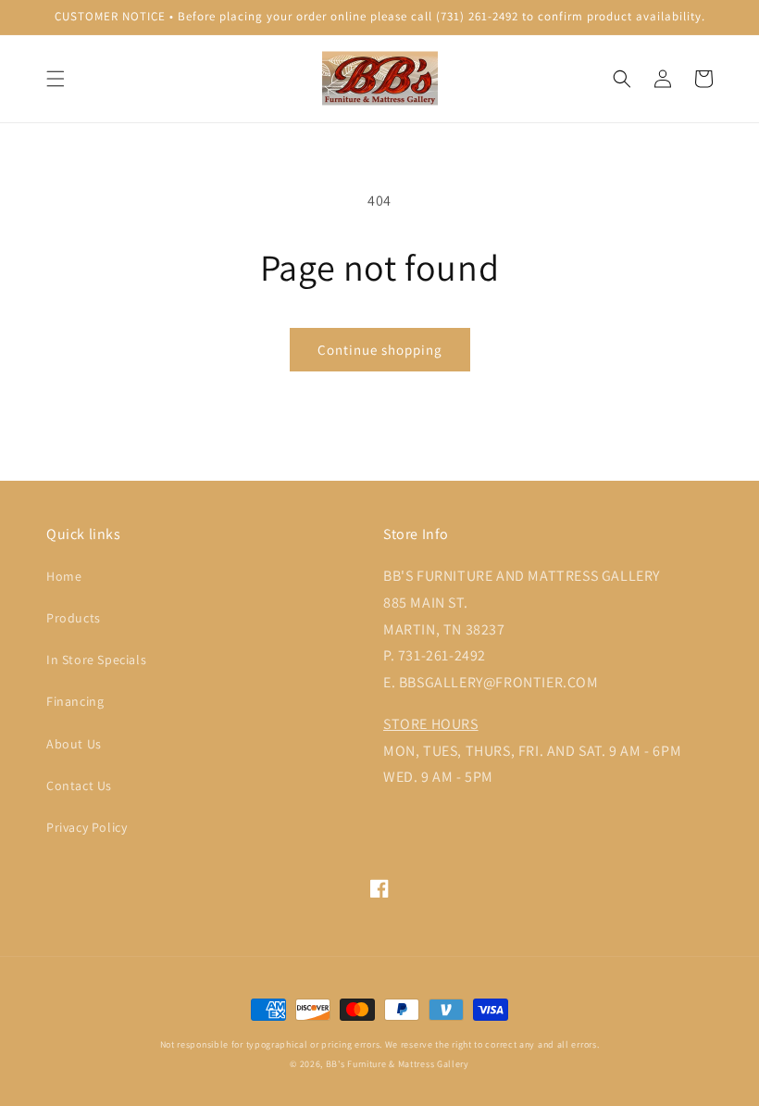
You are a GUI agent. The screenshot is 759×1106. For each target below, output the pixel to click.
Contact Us (79, 785)
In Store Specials (96, 659)
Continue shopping (379, 349)
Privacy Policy (86, 827)
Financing (75, 701)
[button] (55, 78)
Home (63, 576)
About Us (74, 743)
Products (73, 618)
